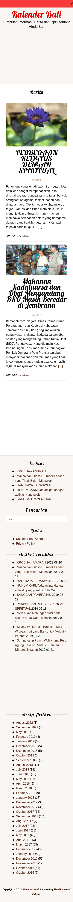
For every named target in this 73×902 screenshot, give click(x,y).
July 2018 (22, 769)
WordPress (60, 889)
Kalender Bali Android (30, 538)
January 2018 (25, 797)
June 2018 (23, 774)
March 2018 (24, 788)
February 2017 (26, 849)
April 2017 (23, 839)
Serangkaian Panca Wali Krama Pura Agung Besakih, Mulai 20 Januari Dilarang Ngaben (40, 645)
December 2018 (26, 746)
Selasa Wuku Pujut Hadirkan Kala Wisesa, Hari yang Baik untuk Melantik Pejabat (40, 631)
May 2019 (22, 732)
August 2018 (24, 764)
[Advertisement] (36, 70)
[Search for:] (36, 519)
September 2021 (27, 727)
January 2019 (25, 741)
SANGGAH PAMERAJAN (34, 499)
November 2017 (26, 807)
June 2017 (23, 830)
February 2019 (26, 736)
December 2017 (26, 802)
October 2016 (25, 868)
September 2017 (27, 816)
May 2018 (22, 778)
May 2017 (22, 835)
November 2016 (26, 863)
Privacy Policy (25, 543)
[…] (40, 227)
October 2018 (25, 755)
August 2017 (24, 821)
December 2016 (26, 858)
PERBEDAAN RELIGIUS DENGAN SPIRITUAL (36, 161)
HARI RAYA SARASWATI (34, 485)
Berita (36, 180)
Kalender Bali (36, 14)
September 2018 (27, 760)
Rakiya (36, 894)
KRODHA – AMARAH (31, 471)
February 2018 (26, 793)
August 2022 (24, 722)
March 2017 (24, 844)
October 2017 (25, 811)
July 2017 (22, 825)
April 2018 (23, 783)
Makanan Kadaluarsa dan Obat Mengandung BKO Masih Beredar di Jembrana (36, 293)
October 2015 (25, 872)
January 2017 (25, 853)
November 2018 (26, 750)
